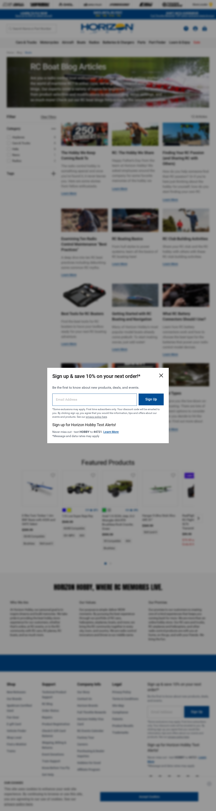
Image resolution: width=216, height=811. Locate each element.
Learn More (111, 431)
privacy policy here (96, 416)
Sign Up (151, 399)
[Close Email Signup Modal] (161, 375)
